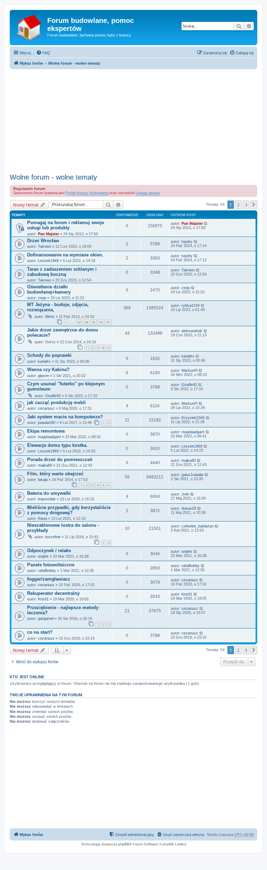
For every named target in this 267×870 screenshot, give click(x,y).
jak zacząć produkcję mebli (56, 402)
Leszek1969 (48, 260)
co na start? (39, 632)
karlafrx (44, 361)
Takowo (44, 246)
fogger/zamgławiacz (48, 579)
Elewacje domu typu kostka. (57, 445)
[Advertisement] (133, 119)
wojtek (43, 556)
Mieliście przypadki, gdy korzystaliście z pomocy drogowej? (69, 510)
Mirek (50, 316)
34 (86, 322)
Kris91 (43, 599)
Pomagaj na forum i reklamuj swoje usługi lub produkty (65, 225)
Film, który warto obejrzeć (55, 473)
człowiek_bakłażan (197, 526)
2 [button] (238, 205)
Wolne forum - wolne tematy (53, 177)
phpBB (123, 844)
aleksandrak (191, 331)
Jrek (185, 494)
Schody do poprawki (49, 355)
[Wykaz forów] (29, 26)
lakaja (43, 479)
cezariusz (46, 408)
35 (93, 322)
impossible (47, 499)
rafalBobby (47, 570)
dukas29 (188, 508)
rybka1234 (190, 305)
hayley (187, 241)
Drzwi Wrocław (43, 240)
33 (79, 322)
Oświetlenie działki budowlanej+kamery (49, 289)
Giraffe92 (53, 396)
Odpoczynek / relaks (49, 550)
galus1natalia (192, 475)
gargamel (46, 618)
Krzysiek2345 (193, 418)
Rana (42, 518)
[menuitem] (43, 53)
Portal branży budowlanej (87, 193)
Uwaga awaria (148, 193)
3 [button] (246, 205)
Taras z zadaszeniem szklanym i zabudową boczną (62, 271)
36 (101, 322)
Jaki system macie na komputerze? (65, 416)
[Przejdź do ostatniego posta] (206, 223)
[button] (253, 204)
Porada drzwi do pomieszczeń (59, 459)
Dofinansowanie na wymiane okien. (65, 254)
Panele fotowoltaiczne (50, 564)
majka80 (45, 465)
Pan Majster (48, 234)
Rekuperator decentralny (53, 593)
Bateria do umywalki (49, 493)
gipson (43, 376)
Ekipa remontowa (46, 431)
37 (108, 322)
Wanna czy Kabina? (48, 369)
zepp (42, 298)
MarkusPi (189, 370)
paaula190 (46, 422)
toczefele (52, 537)
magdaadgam (49, 437)
